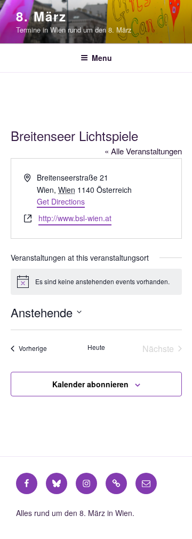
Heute (96, 347)
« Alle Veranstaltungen (143, 151)
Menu (102, 57)
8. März (41, 16)
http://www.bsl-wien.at (74, 218)
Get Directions (61, 201)
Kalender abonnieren (90, 384)
